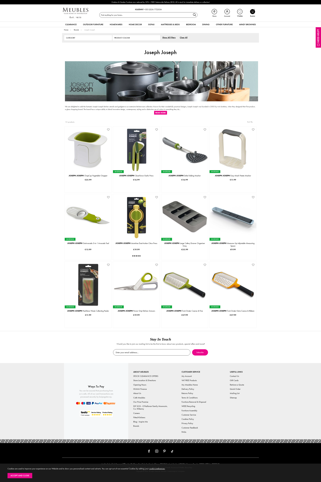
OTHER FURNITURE (224, 24)
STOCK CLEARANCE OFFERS (145, 376)
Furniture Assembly (189, 410)
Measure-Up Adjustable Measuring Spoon (232, 244)
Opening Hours (139, 384)
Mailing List (234, 393)
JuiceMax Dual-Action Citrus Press (136, 243)
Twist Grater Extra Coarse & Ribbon (232, 311)
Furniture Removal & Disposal (194, 402)
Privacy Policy (187, 423)
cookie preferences (157, 468)
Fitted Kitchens (139, 417)
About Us (137, 393)
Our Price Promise (140, 402)
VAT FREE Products (189, 380)
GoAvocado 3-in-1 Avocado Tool (88, 243)
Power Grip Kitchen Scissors (136, 311)
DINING (206, 24)
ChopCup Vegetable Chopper (88, 175)
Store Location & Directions (144, 380)
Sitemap (233, 397)
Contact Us (234, 376)
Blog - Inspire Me (140, 421)
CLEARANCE (71, 24)
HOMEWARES (116, 24)
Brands (136, 426)
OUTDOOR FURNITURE (93, 24)
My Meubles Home (190, 384)
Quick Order (235, 389)
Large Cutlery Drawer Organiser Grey (184, 244)
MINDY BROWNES (247, 24)
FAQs (184, 432)
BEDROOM (191, 24)
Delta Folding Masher (185, 175)
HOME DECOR (135, 24)
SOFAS (151, 24)
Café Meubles (139, 397)
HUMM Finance (140, 389)
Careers (136, 413)
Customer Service (189, 415)
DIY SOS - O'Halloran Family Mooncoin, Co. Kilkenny (150, 407)
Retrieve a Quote (237, 384)
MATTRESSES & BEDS (170, 24)
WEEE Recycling (188, 406)
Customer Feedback (190, 427)
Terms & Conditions (190, 397)
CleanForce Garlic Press (136, 175)
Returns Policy (187, 393)
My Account (187, 376)
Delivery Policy (188, 389)
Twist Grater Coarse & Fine (184, 311)
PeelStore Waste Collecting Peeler (88, 311)
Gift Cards (234, 380)
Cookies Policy (188, 419)
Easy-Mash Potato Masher (233, 175)
